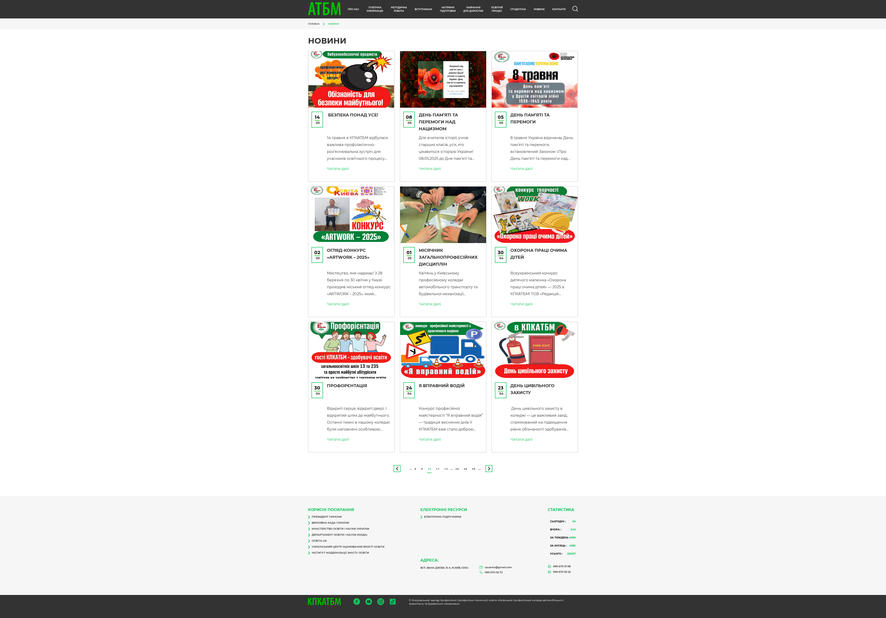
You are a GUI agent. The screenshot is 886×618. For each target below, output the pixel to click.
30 (465, 468)
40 (474, 468)
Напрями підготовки (448, 9)
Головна (314, 23)
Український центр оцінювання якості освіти (348, 546)
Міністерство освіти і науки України (340, 528)
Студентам (518, 9)
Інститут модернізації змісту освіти (340, 552)
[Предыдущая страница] (397, 468)
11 (438, 468)
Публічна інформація (375, 9)
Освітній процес (497, 9)
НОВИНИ (539, 9)
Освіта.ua (319, 540)
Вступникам (423, 9)
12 (446, 468)
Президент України (327, 516)
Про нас (353, 9)
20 (457, 468)
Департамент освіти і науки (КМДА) (339, 534)
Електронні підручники (442, 516)
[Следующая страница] (488, 468)
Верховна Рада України (330, 522)
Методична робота (399, 9)
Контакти (559, 9)
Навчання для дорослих (473, 9)
